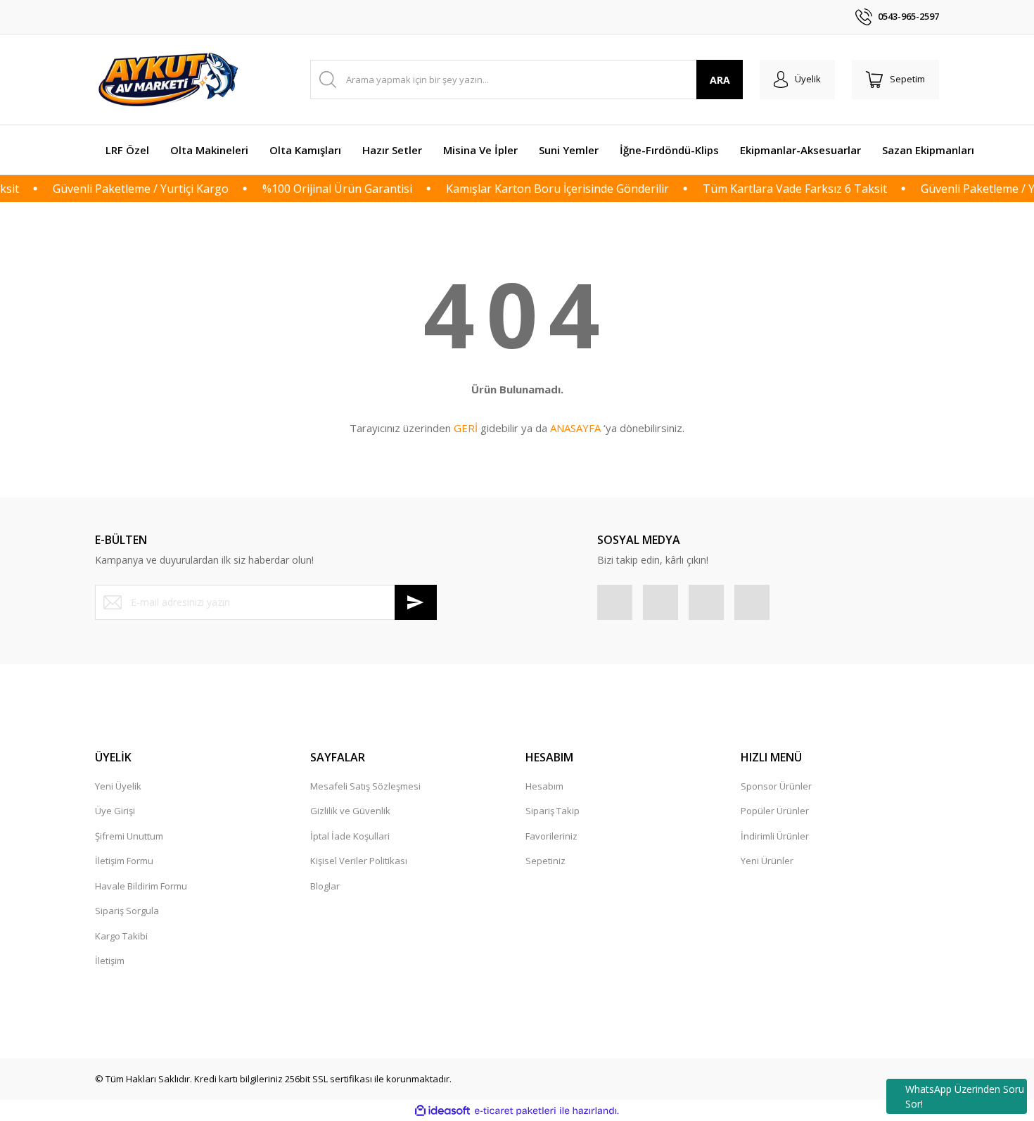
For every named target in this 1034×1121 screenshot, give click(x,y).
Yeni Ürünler (767, 860)
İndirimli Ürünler (775, 836)
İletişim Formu (124, 860)
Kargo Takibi (121, 936)
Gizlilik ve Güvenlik (350, 810)
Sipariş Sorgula (127, 910)
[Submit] (416, 602)
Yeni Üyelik (118, 786)
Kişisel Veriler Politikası (358, 860)
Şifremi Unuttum (129, 836)
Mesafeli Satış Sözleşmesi (365, 786)
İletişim (110, 960)
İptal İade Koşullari (350, 836)
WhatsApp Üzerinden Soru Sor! (964, 1096)
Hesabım (544, 786)
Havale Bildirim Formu (141, 886)
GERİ (466, 428)
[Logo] (170, 79)
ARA (720, 80)
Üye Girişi (115, 810)
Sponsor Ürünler (776, 786)
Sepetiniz (545, 860)
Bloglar (325, 886)
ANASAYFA (575, 428)
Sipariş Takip (552, 810)
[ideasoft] (442, 1111)
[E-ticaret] (515, 1111)
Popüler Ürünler (775, 810)
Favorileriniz (551, 836)
